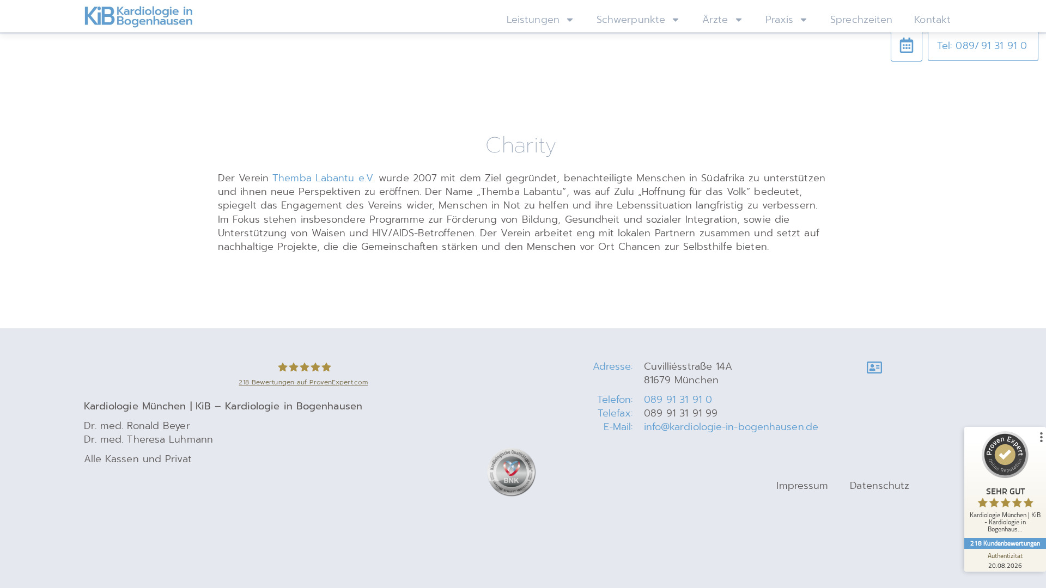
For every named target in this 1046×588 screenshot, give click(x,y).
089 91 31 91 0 (678, 399)
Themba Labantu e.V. (323, 178)
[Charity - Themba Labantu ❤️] (906, 45)
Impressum (802, 485)
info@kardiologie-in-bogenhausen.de (731, 426)
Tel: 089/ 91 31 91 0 (982, 45)
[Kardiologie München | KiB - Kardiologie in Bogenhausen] (874, 367)
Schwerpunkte (631, 19)
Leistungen (533, 19)
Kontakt (932, 19)
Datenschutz (879, 485)
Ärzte (715, 19)
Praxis (779, 19)
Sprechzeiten (861, 19)
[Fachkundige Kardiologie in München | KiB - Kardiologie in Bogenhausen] (138, 16)
